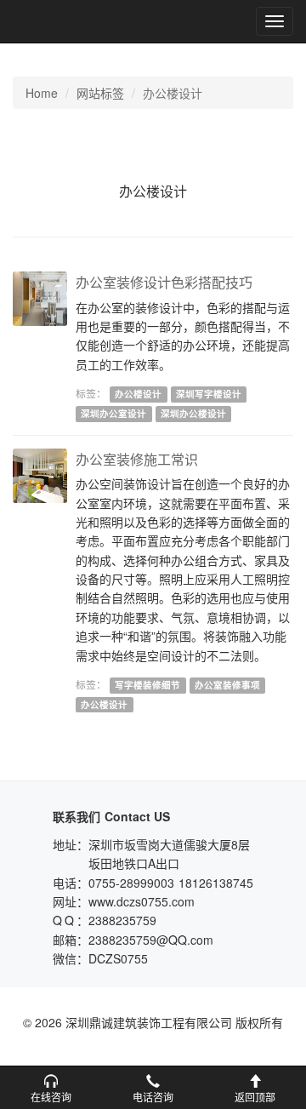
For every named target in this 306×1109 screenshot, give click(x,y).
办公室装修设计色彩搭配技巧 (164, 282)
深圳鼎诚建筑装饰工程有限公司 (69, 21)
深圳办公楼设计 (193, 413)
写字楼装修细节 (147, 684)
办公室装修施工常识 (137, 459)
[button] (51, 1087)
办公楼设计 (138, 393)
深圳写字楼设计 (208, 393)
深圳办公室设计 (113, 413)
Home (42, 92)
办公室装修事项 (227, 684)
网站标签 (100, 92)
